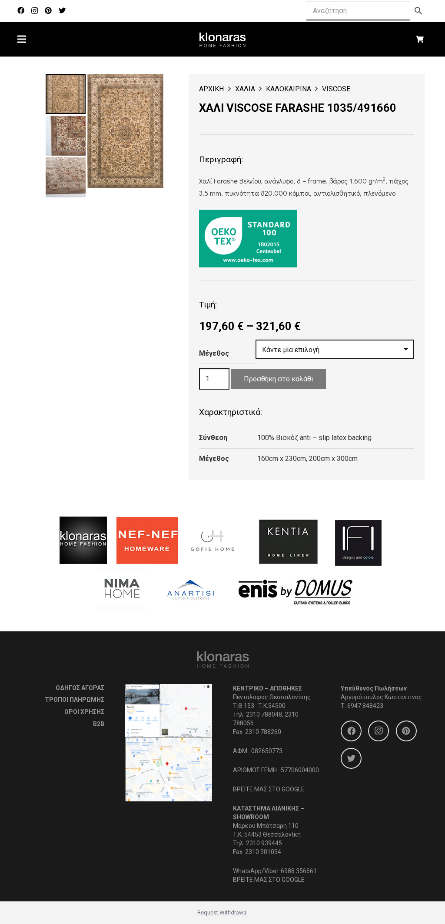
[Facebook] (20, 10)
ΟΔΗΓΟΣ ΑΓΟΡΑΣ (80, 687)
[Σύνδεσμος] (222, 39)
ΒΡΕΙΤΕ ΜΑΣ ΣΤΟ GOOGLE (269, 789)
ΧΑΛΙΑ (245, 89)
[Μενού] (22, 39)
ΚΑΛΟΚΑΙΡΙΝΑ (288, 89)
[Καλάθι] (420, 39)
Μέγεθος (214, 353)
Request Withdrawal (222, 912)
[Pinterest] (48, 10)
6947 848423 (365, 705)
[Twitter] (62, 10)
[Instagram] (34, 11)
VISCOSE (336, 89)
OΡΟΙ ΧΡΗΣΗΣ (84, 711)
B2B (98, 724)
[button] (149, 88)
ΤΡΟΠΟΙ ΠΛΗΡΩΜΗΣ (74, 699)
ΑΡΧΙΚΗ (211, 89)
